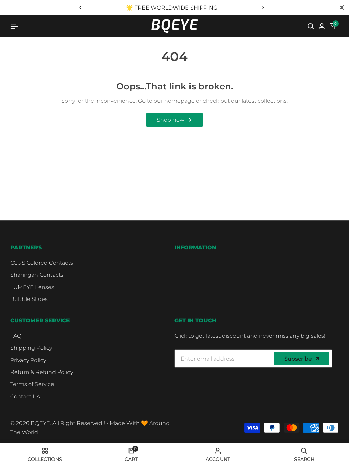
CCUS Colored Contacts (41, 263)
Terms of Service (32, 384)
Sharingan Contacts (36, 275)
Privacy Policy (28, 360)
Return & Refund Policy (41, 372)
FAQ (15, 336)
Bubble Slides (29, 299)
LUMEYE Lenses (32, 287)
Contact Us (25, 396)
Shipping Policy (31, 348)
